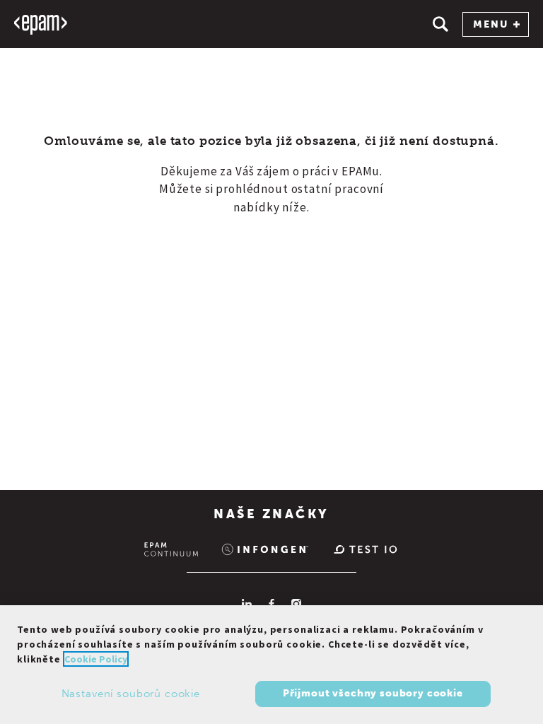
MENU (490, 24)
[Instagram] (296, 604)
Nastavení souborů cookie (131, 693)
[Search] (440, 24)
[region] (271, 664)
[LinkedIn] (247, 604)
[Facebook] (271, 604)
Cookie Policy (95, 659)
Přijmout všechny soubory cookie (373, 693)
